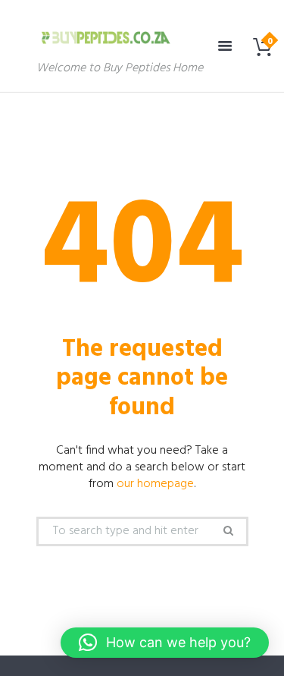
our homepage (155, 484)
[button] (165, 642)
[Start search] (227, 530)
